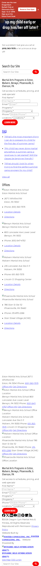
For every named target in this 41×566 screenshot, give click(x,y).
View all (6, 177)
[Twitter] (8, 516)
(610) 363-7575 (31, 383)
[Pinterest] (23, 516)
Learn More (9, 122)
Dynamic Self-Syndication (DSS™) (17, 555)
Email (5, 104)
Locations (7, 118)
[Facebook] (4, 516)
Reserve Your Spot (27, 9)
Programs (7, 108)
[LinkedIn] (12, 516)
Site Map (6, 560)
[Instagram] (19, 516)
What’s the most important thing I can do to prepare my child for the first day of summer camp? (21, 140)
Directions (9, 217)
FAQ (4, 131)
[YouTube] (15, 516)
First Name (8, 97)
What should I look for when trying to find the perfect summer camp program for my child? (21, 167)
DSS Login (16, 560)
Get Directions (20, 387)
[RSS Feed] (30, 516)
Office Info (7, 387)
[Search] (35, 72)
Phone (6, 114)
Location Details (12, 212)
